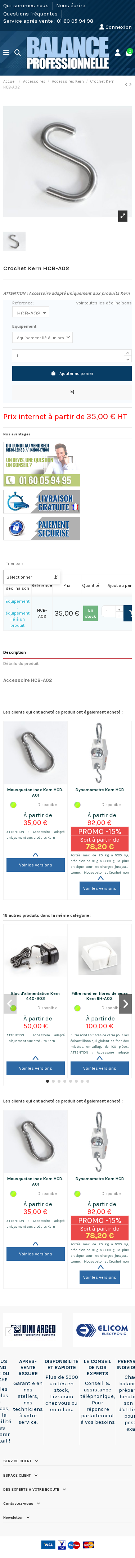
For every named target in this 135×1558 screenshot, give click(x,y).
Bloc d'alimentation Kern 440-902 (35, 996)
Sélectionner (31, 577)
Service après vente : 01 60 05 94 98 (48, 21)
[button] (47, 1081)
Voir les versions (35, 865)
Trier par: (14, 563)
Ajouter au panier (76, 373)
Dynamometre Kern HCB (100, 789)
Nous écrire (71, 5)
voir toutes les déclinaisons (104, 302)
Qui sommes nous (26, 5)
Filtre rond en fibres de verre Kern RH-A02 (100, 996)
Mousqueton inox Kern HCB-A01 (35, 792)
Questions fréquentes (31, 13)
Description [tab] (14, 652)
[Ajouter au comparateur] (72, 392)
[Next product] (130, 84)
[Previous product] (127, 84)
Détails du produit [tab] (21, 663)
